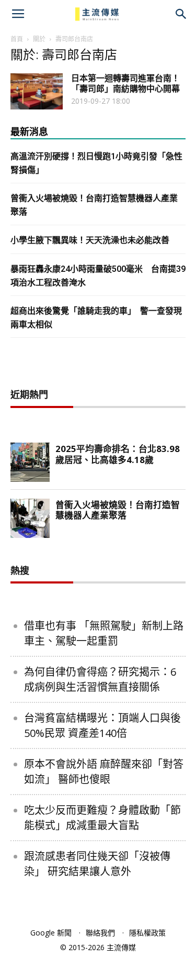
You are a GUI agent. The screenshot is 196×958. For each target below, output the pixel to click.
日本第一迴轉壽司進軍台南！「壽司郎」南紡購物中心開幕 (125, 83)
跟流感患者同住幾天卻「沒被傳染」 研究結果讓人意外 (97, 863)
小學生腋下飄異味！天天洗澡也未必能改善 (89, 240)
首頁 (16, 39)
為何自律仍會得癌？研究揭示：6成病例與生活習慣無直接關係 (100, 679)
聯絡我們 (100, 933)
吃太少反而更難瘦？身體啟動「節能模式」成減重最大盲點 (102, 817)
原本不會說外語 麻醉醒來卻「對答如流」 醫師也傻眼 (103, 771)
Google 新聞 (51, 933)
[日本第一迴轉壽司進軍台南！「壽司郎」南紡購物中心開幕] (36, 91)
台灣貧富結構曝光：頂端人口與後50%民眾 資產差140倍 (102, 725)
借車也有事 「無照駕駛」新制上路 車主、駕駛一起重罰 (103, 633)
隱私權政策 (147, 933)
